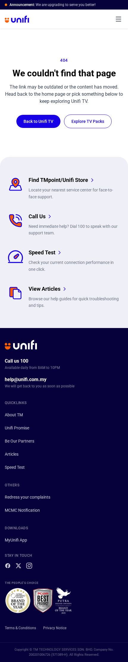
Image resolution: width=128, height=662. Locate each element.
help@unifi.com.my (25, 379)
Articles (11, 454)
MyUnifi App (16, 540)
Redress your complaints (27, 497)
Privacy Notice (54, 628)
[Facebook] (8, 566)
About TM (14, 414)
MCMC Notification (22, 510)
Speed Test (15, 467)
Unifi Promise (17, 428)
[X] (18, 566)
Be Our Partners (19, 441)
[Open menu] (118, 19)
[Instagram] (29, 566)
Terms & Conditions (20, 628)
